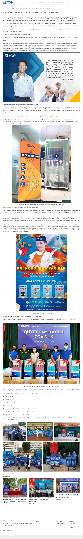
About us (33, 2)
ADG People (40, 2)
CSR (13, 8)
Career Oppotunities (61, 523)
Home (4, 8)
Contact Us (58, 525)
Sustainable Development (58, 2)
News (67, 2)
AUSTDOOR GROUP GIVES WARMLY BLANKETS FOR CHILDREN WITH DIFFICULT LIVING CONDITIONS (40, 499)
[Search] (79, 2)
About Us (38, 523)
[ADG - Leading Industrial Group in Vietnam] (8, 2)
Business (47, 2)
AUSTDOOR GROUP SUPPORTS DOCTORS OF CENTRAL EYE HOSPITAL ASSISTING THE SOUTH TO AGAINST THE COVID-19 (67, 496)
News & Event (59, 521)
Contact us (74, 2)
